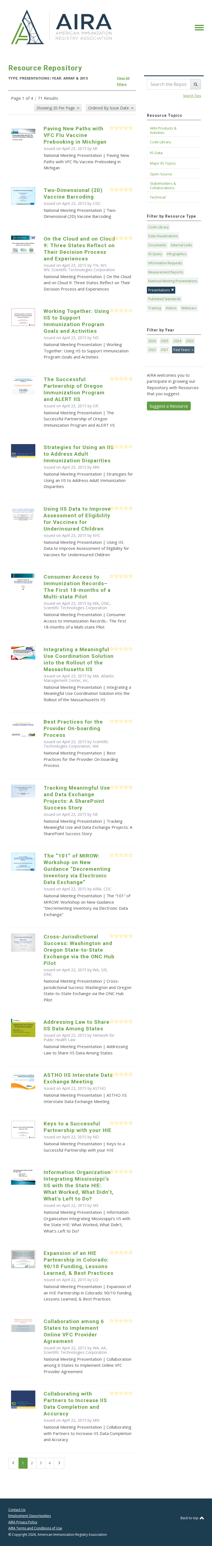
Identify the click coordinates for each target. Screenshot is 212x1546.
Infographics (176, 254)
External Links (181, 245)
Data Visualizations (163, 236)
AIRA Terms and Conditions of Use (35, 1528)
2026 (152, 341)
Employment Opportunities (29, 1515)
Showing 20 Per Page (56, 107)
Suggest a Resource (169, 406)
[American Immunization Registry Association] (62, 27)
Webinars (188, 308)
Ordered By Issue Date (109, 107)
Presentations (159, 290)
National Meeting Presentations (172, 281)
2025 (164, 341)
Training (154, 308)
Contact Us (16, 1509)
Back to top (190, 1518)
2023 (190, 341)
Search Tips (192, 95)
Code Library (158, 227)
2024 (177, 341)
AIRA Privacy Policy (22, 1522)
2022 (152, 349)
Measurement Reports (165, 272)
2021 (164, 349)
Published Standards (164, 299)
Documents (157, 245)
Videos (171, 308)
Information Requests (165, 263)
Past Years (181, 349)
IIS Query (155, 254)
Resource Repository (45, 68)
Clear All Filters (123, 81)
